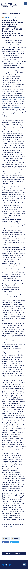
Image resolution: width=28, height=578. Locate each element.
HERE (10, 526)
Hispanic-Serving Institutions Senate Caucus (13, 99)
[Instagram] (10, 565)
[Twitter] (6, 565)
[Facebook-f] (3, 565)
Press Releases (15, 13)
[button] (22, 4)
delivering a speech (12, 107)
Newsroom (5, 13)
